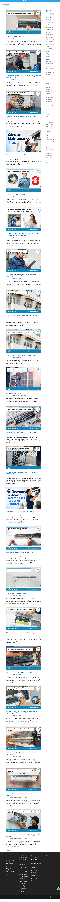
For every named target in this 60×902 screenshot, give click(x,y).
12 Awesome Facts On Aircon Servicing (20, 633)
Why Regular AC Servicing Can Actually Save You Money (23, 835)
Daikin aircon (49, 120)
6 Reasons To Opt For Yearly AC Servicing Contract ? (20, 512)
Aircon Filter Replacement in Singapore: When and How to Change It (49, 29)
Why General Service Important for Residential (22, 316)
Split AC (47, 137)
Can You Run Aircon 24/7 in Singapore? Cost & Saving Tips (23, 859)
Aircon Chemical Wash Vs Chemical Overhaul (50, 68)
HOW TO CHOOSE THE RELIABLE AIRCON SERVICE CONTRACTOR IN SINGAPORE (23, 234)
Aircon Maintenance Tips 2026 (17, 155)
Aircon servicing (17, 278)
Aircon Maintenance (10, 38)
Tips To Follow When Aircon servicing (19, 672)
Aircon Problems (17, 357)
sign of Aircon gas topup (14, 393)
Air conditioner (9, 79)
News (47, 135)
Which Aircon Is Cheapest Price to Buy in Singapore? (50, 43)
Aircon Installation (9, 797)
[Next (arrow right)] (1, 901)
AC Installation (24, 3)
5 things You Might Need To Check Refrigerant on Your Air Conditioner (23, 76)
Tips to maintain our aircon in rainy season (21, 117)
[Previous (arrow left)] (0, 901)
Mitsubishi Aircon (49, 124)
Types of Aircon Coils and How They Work (21, 433)
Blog (14, 5)
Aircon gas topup (49, 78)
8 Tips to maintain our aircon (16, 194)
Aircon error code (50, 72)
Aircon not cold (49, 89)
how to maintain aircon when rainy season (21, 355)
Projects (48, 3)
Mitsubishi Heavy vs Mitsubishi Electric (49, 131)
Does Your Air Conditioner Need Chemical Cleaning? (21, 753)
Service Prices (7, 3)
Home (3, 3)
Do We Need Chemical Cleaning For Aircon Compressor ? (21, 473)
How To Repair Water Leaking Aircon (19, 593)
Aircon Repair (49, 155)
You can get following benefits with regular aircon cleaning (21, 553)
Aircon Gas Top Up (50, 149)
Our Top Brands (15, 3)
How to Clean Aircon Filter (15, 36)
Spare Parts (43, 3)
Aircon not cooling (50, 91)
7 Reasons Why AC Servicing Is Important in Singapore (21, 712)
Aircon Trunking (49, 105)
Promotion (29, 3)
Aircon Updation (49, 107)
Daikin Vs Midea (49, 122)
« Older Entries (9, 850)
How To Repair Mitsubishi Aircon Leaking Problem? (20, 794)
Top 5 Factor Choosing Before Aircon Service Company (21, 275)
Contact (11, 5)
